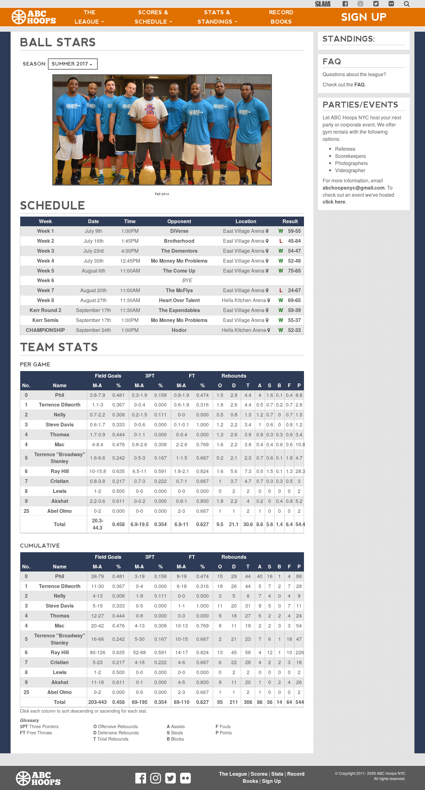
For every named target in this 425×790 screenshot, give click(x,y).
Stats (277, 773)
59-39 (294, 310)
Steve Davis (60, 424)
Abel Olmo (59, 510)
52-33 (294, 329)
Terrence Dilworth (60, 404)
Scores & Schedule (152, 17)
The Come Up (179, 270)
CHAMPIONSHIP (45, 329)
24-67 (294, 290)
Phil (59, 394)
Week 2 (45, 240)
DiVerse (179, 230)
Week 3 (45, 250)
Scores (259, 773)
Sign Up (364, 17)
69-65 (294, 300)
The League (88, 17)
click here (334, 201)
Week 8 (45, 300)
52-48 (294, 260)
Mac (59, 444)
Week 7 (45, 290)
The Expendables (179, 310)
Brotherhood (179, 240)
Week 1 (45, 230)
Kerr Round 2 (45, 310)
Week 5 (45, 270)
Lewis (60, 490)
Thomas (59, 434)
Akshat (59, 500)
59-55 (294, 230)
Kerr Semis (45, 320)
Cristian (59, 481)
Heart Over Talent (179, 300)
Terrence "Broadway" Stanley (59, 458)
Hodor (179, 329)
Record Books (281, 17)
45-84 (294, 240)
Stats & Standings (216, 17)
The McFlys (179, 290)
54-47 (294, 250)
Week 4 (45, 260)
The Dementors (179, 250)
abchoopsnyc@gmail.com (354, 187)
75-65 (294, 270)
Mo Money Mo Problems (179, 260)
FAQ (359, 84)
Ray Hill (60, 471)
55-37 (294, 320)
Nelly (60, 414)
